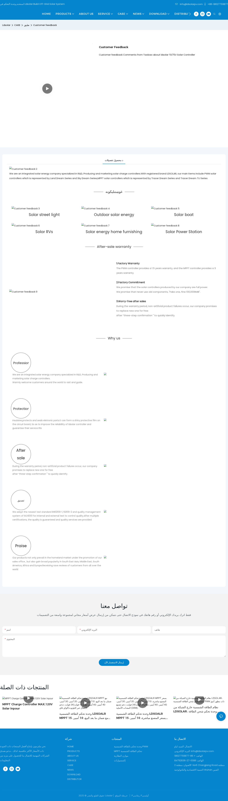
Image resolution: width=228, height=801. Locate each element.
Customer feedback (45, 25)
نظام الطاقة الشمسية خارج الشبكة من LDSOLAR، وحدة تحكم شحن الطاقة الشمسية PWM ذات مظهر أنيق (195, 710)
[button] (190, 14)
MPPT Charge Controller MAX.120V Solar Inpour (27, 706)
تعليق (26, 25)
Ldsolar (6, 25)
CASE (17, 25)
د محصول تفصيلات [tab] (114, 160)
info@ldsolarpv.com (191, 4)
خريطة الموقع (121, 795)
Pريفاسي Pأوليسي (140, 795)
